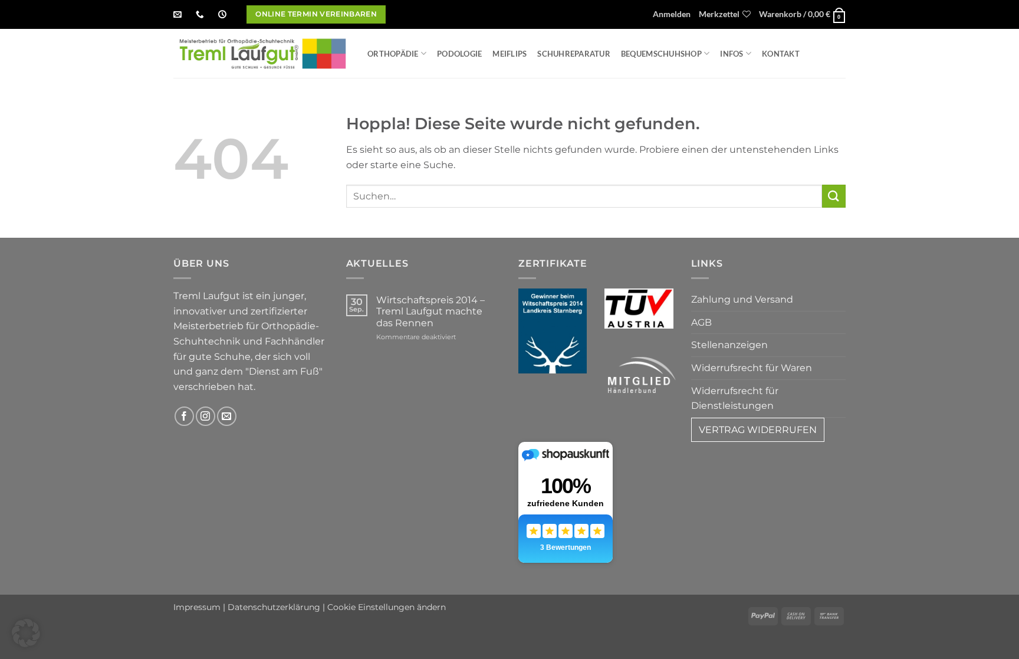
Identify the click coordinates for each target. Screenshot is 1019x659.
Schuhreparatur (573, 53)
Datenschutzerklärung (274, 607)
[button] (672, 14)
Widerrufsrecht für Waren (751, 367)
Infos (731, 53)
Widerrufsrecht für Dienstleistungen (734, 398)
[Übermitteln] (834, 196)
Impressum (197, 607)
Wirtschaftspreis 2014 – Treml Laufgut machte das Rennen (430, 311)
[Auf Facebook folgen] (184, 416)
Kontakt (781, 53)
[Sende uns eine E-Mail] (226, 416)
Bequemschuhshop (661, 53)
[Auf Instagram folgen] (205, 416)
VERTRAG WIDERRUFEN (758, 429)
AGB (701, 322)
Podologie (459, 53)
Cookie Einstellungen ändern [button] (386, 607)
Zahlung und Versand (742, 299)
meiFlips (509, 53)
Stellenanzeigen (729, 344)
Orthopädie (393, 53)
